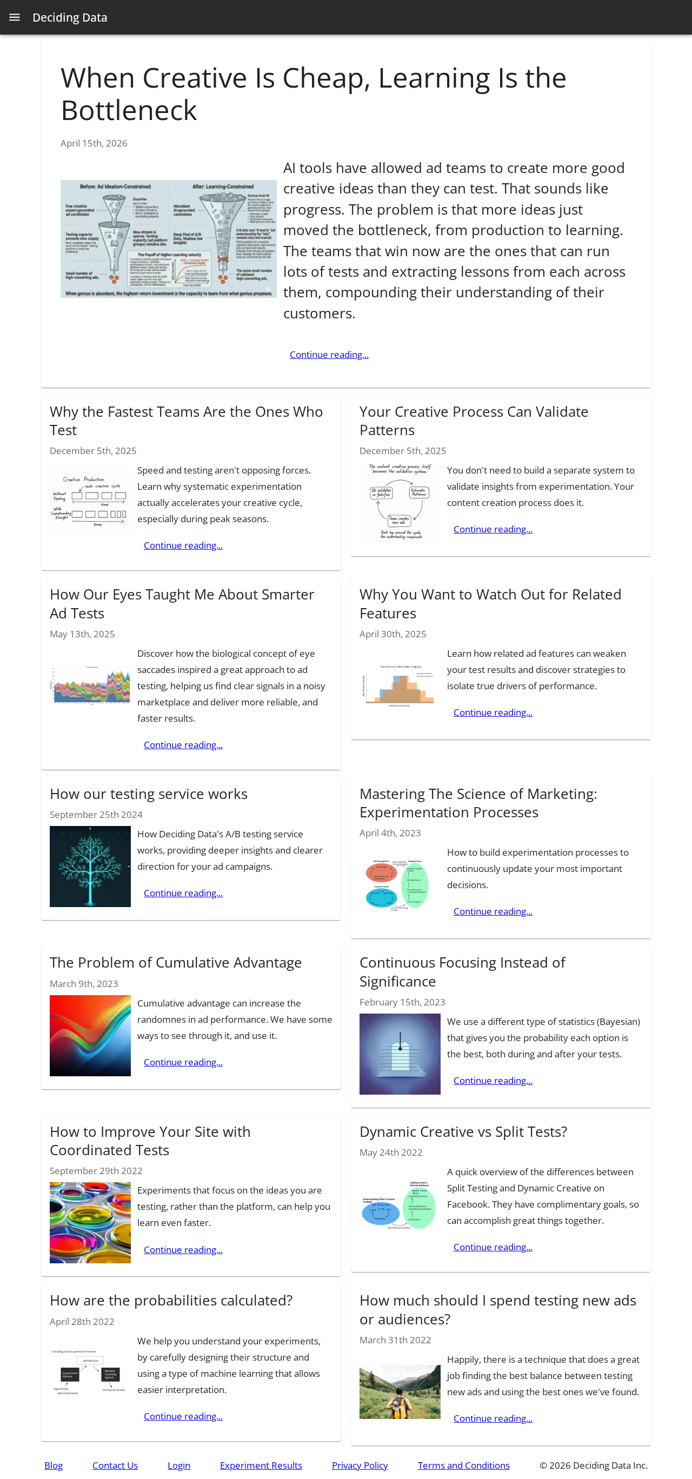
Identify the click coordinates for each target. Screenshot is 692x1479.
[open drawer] (14, 17)
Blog (53, 1465)
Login (179, 1465)
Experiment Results (261, 1465)
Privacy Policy (360, 1465)
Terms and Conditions (464, 1465)
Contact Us (115, 1465)
